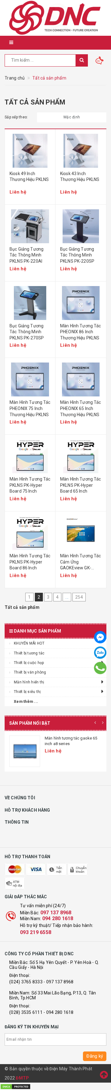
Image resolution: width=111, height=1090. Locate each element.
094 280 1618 (57, 918)
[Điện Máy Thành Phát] (55, 18)
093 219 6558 (35, 932)
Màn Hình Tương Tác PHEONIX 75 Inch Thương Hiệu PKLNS (30, 408)
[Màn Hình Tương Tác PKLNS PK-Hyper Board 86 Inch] (30, 533)
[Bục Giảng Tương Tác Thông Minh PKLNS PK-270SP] (30, 303)
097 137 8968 (56, 913)
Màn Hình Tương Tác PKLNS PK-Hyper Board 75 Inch (30, 485)
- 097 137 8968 (58, 981)
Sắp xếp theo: (16, 117)
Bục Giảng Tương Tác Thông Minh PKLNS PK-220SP (77, 255)
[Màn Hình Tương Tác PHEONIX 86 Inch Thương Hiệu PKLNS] (80, 303)
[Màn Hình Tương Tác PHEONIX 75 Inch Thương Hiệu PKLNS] (30, 379)
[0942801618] (100, 668)
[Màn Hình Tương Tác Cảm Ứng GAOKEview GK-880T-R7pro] (80, 533)
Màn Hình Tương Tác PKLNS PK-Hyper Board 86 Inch (30, 561)
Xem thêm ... (26, 701)
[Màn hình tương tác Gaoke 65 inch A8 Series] (25, 751)
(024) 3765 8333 (26, 981)
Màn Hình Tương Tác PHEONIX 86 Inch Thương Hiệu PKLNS (80, 331)
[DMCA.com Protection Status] (15, 1086)
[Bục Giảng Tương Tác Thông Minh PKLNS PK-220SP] (80, 226)
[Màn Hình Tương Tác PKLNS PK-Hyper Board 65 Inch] (80, 456)
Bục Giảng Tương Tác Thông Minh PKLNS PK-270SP (27, 331)
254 (79, 597)
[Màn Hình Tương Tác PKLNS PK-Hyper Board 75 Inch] (30, 456)
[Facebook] (100, 637)
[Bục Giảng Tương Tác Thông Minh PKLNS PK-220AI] (30, 226)
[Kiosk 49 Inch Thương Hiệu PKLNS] (30, 151)
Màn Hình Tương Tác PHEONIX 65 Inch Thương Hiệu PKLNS (80, 408)
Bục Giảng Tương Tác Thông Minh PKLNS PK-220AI (26, 255)
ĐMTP (22, 1078)
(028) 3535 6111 (26, 1012)
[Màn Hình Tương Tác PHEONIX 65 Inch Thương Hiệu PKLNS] (80, 379)
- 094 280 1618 (58, 1012)
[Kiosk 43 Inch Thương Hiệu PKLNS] (80, 151)
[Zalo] (100, 652)
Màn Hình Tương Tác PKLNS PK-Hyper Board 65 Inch (80, 485)
